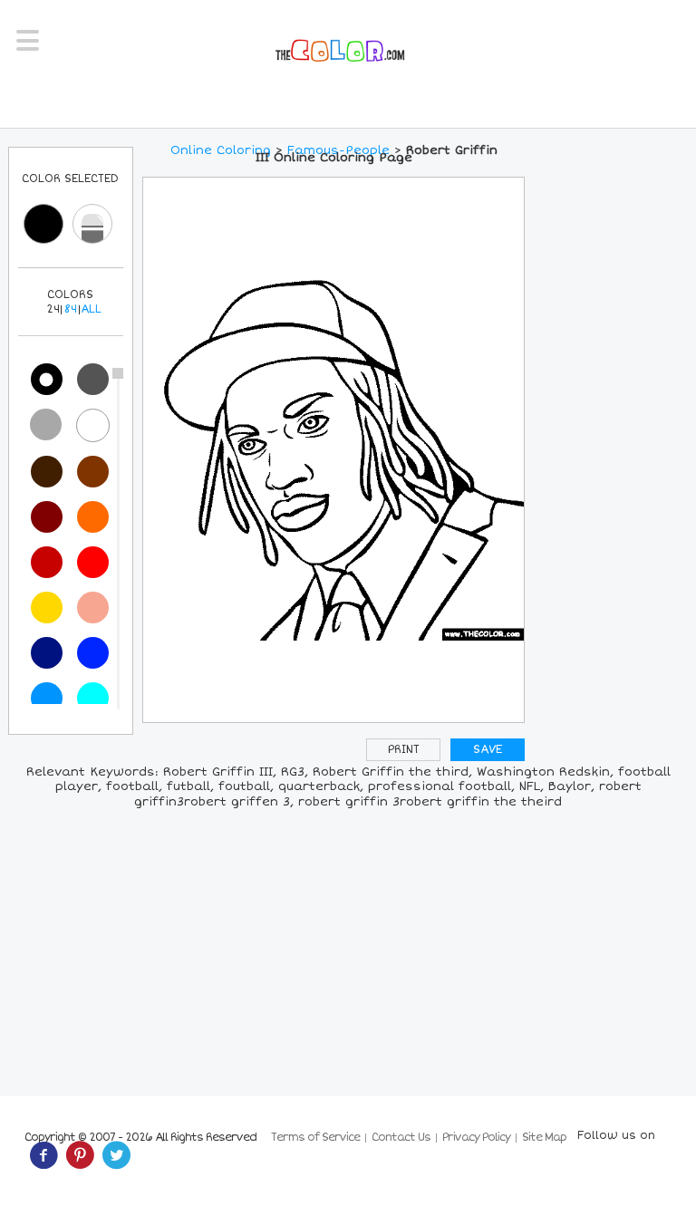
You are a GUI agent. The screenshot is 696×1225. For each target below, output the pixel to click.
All (91, 309)
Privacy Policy (476, 1137)
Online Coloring (220, 150)
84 (70, 309)
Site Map (544, 1137)
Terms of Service (315, 1137)
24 (53, 309)
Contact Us (401, 1137)
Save (487, 750)
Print (404, 750)
